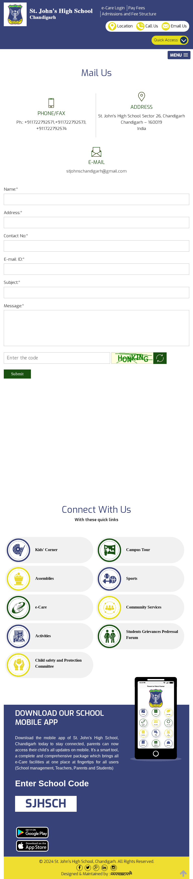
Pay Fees (136, 8)
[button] (179, 55)
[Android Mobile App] (65, 832)
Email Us (178, 26)
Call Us (151, 26)
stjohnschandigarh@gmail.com (96, 171)
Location (124, 26)
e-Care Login (113, 8)
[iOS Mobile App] (65, 846)
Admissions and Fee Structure (129, 14)
